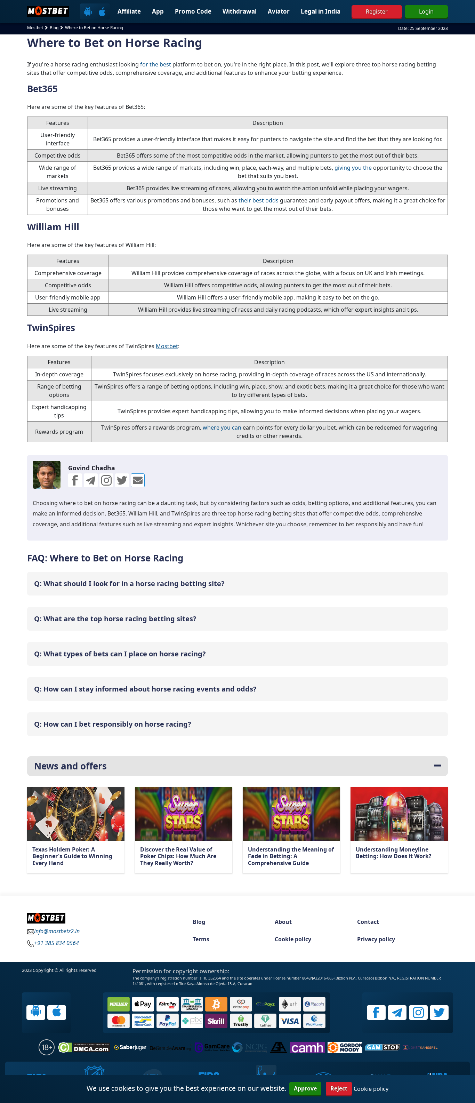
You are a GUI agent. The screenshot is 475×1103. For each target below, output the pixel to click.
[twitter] (138, 480)
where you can (222, 427)
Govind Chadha (91, 468)
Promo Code (193, 11)
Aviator (279, 11)
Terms (201, 939)
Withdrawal (240, 11)
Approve (305, 1088)
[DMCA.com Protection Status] (84, 1047)
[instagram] (418, 1012)
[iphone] (102, 11)
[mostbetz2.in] (48, 11)
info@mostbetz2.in (57, 931)
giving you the (353, 167)
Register (377, 11)
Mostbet (167, 346)
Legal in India (320, 11)
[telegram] (397, 1012)
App (158, 11)
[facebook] (376, 1012)
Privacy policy (376, 939)
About (283, 922)
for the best (155, 64)
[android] (87, 11)
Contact (368, 922)
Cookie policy (293, 939)
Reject (338, 1088)
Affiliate (129, 11)
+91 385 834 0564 (56, 943)
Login (426, 11)
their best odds (259, 200)
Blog (199, 922)
